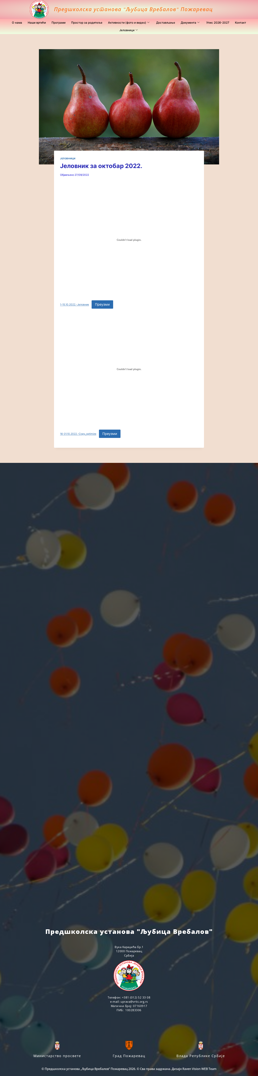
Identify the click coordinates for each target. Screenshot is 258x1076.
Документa (188, 22)
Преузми (102, 304)
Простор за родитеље (86, 22)
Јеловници (126, 30)
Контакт (240, 22)
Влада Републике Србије (200, 1056)
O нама (17, 22)
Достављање (165, 22)
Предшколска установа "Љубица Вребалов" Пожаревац (133, 9)
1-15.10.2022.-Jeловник (74, 304)
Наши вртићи (37, 22)
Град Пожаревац (129, 1056)
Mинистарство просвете (57, 1056)
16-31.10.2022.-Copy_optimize (78, 433)
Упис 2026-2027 (217, 22)
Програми (59, 22)
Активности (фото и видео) (127, 22)
